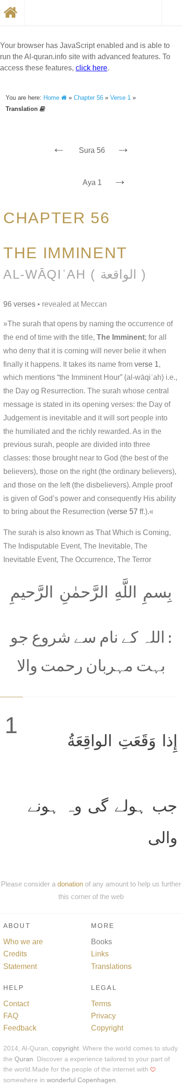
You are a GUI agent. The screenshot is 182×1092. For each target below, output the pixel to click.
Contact (16, 1004)
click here (91, 68)
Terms (101, 1004)
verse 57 (123, 511)
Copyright (107, 1028)
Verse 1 (120, 97)
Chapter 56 (88, 97)
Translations (111, 966)
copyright (65, 1048)
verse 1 (146, 364)
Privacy (103, 1016)
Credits (15, 954)
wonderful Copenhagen (81, 1080)
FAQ (10, 1016)
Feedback (19, 1028)
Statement (20, 966)
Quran (23, 1059)
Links (100, 954)
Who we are (23, 942)
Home (52, 97)
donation (70, 884)
